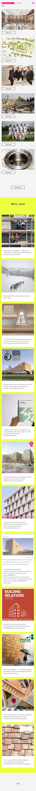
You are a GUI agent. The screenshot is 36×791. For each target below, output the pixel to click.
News (3, 5)
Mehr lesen (8, 32)
